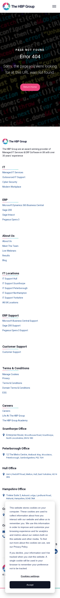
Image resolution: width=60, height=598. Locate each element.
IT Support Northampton (14, 293)
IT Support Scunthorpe (13, 283)
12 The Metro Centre (16, 454)
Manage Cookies (10, 374)
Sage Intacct (8, 215)
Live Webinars (9, 251)
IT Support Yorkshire (12, 297)
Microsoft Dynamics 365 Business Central (23, 205)
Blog (4, 260)
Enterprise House (15, 435)
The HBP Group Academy (15, 420)
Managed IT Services (12, 172)
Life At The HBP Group (13, 415)
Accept (30, 585)
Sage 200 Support (11, 325)
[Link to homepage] (19, 6)
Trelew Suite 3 (13, 495)
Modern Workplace (11, 187)
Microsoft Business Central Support (20, 321)
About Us (7, 241)
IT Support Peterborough (15, 288)
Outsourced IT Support (13, 177)
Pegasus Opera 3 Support (15, 330)
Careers (6, 411)
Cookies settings (30, 576)
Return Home (30, 87)
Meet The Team (10, 246)
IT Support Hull (9, 278)
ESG (4, 392)
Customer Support (11, 352)
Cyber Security (9, 182)
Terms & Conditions (12, 383)
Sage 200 (7, 210)
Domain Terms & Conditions (16, 388)
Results (6, 255)
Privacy (6, 378)
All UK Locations (10, 302)
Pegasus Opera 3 (10, 219)
